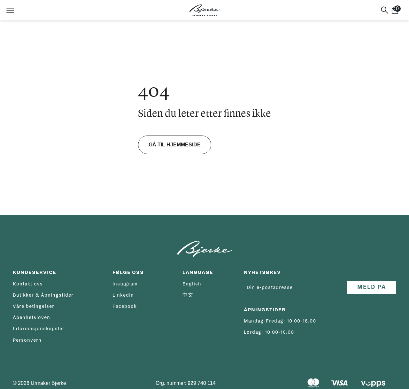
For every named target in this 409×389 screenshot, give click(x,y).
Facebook (124, 306)
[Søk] (385, 10)
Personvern (27, 340)
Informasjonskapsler (39, 328)
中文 (187, 295)
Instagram (125, 283)
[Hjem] (204, 10)
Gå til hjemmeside (175, 144)
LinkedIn (123, 295)
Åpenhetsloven (31, 317)
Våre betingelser (33, 306)
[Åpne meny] (10, 10)
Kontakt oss (28, 283)
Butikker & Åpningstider (43, 295)
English (191, 283)
